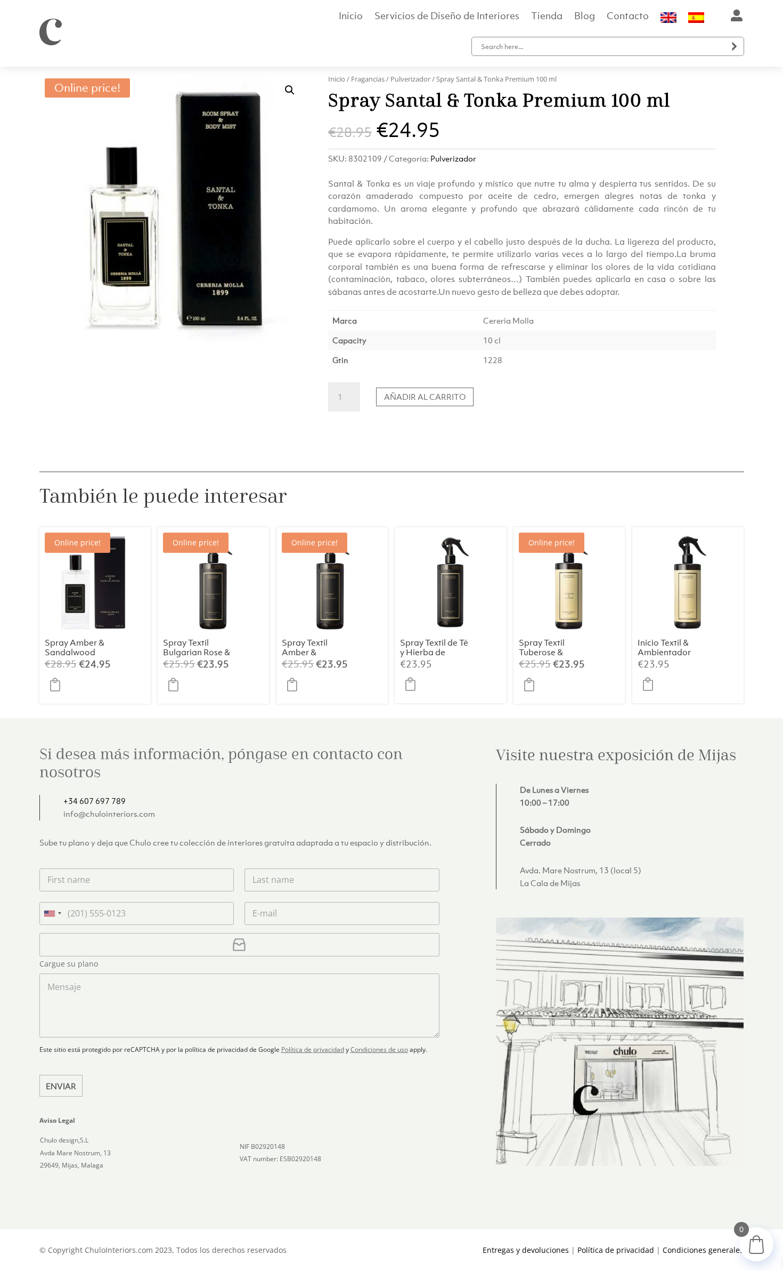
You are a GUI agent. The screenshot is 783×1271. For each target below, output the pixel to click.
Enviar (61, 1086)
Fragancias (368, 79)
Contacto (628, 17)
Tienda (546, 17)
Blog (584, 17)
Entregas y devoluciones (526, 1250)
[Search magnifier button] (734, 46)
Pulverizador (410, 79)
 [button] (58, 685)
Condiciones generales (703, 1250)
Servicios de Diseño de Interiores (446, 17)
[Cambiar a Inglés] (668, 19)
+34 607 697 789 (94, 800)
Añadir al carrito (425, 396)
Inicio (351, 17)
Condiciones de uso (379, 1049)
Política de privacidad (312, 1049)
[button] (289, 90)
